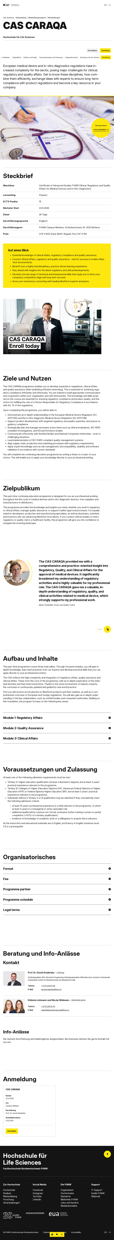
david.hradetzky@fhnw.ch (51, 989)
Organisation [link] (67, 1190)
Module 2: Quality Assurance (23, 728)
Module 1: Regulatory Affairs (23, 718)
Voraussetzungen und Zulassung (51, 57)
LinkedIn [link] (37, 1199)
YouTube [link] (37, 1196)
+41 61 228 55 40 (48, 1006)
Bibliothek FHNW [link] (69, 1199)
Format (8, 869)
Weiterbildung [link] (21, 18)
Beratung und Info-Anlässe (89, 57)
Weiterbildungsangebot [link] (37, 18)
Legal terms (11, 910)
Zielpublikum (16, 57)
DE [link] (105, 5)
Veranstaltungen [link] (11, 1202)
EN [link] (109, 5)
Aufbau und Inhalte (30, 57)
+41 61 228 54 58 (48, 986)
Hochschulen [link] (67, 1193)
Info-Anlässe (92, 50)
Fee (5, 879)
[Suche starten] (57, 1234)
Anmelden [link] (11, 1131)
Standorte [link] (66, 1196)
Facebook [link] (38, 1190)
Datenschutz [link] (48, 1232)
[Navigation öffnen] (61, 1234)
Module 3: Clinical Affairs (20, 738)
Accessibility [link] (76, 1232)
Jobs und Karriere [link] (70, 1202)
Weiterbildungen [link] (54, 18)
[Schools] (52, 1234)
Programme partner (17, 889)
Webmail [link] (95, 1196)
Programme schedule (18, 899)
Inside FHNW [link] (98, 1193)
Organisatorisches (71, 57)
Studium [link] (7, 1193)
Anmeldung (105, 50)
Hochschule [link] (9, 1190)
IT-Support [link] (96, 1190)
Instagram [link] (38, 1193)
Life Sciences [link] (8, 18)
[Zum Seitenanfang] (107, 1154)
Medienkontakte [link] (69, 1206)
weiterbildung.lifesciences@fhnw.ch (55, 1010)
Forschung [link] (8, 1199)
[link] (11, 5)
